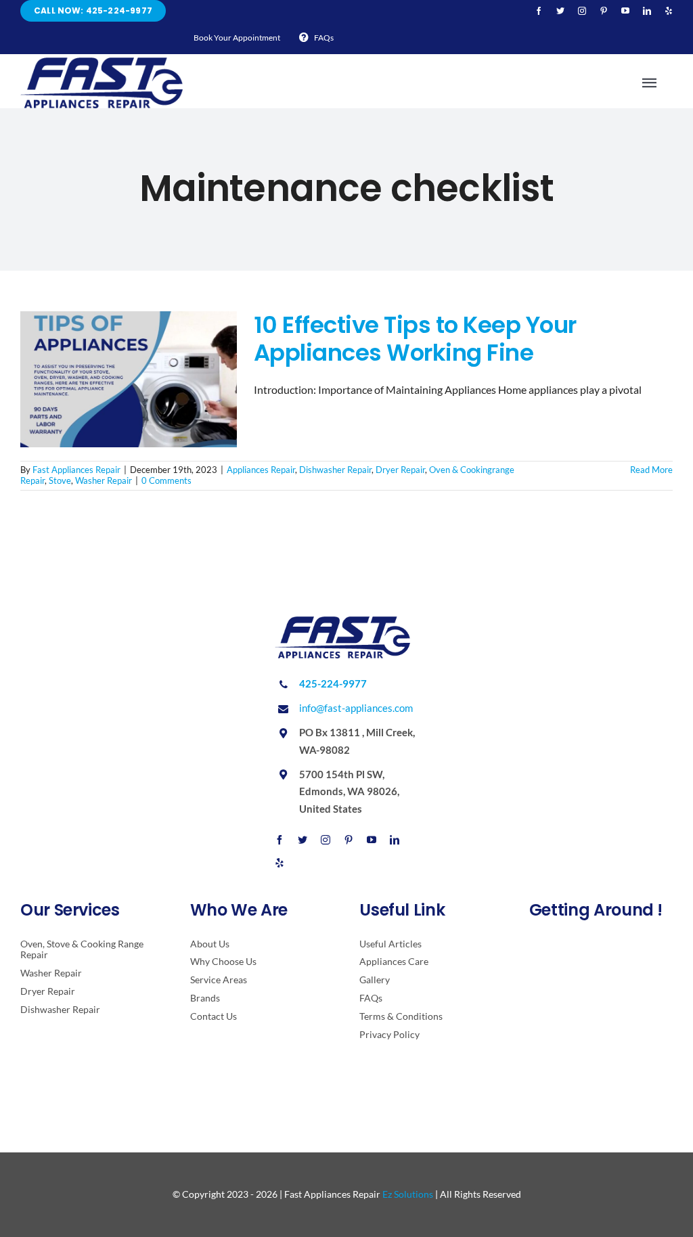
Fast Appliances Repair (76, 469)
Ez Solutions (407, 1194)
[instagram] (582, 11)
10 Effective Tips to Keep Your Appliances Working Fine (415, 339)
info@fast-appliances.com (356, 708)
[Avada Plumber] (101, 62)
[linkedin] (647, 11)
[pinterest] (604, 11)
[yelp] (669, 11)
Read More (651, 469)
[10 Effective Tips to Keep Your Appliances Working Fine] (128, 379)
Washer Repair (103, 480)
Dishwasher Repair (335, 469)
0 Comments (166, 480)
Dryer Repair (400, 469)
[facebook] (539, 11)
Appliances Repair (261, 469)
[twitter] (560, 11)
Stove (60, 480)
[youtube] (625, 11)
